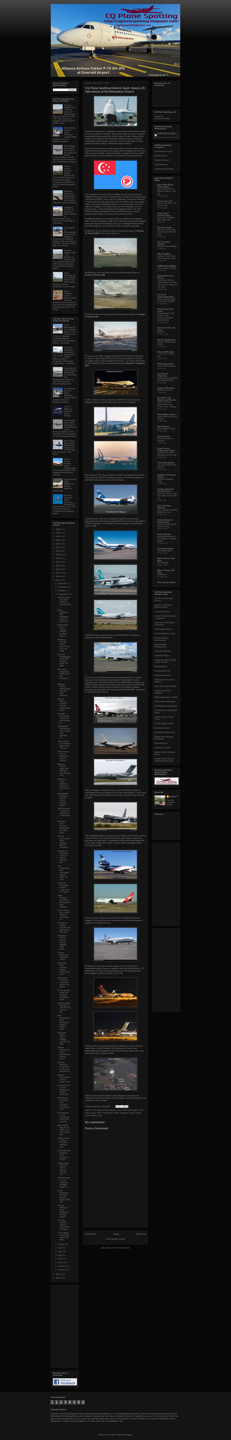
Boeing (113, 1110)
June (60, 1251)
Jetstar (119, 1110)
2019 (58, 555)
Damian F (173, 796)
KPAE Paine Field (165, 364)
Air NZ (93, 1110)
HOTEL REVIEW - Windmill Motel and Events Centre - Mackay (166, 404)
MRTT (141, 1110)
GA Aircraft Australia (166, 340)
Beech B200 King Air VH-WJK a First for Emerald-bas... (64, 1129)
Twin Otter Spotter (165, 463)
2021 (58, 547)
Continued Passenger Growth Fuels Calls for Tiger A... (64, 887)
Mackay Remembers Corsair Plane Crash (64, 1078)
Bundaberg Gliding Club (165, 732)
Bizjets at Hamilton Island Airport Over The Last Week (64, 645)
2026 (58, 529)
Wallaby (94, 1116)
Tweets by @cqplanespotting (162, 117)
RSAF (116, 1113)
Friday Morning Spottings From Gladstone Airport (64, 1155)
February (62, 1266)
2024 (58, 536)
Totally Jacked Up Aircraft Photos (165, 490)
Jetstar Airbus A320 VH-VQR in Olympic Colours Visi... (63, 1168)
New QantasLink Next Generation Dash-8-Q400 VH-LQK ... (63, 872)
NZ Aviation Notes (165, 548)
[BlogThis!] (119, 1106)
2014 (58, 573)
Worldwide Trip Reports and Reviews (167, 399)
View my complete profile (170, 802)
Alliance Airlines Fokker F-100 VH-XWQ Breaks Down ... (64, 704)
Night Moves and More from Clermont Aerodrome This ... (63, 1103)
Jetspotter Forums (162, 748)
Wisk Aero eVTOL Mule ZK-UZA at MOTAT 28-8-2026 (166, 232)
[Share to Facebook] (124, 1106)
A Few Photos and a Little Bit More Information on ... (63, 914)
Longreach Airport (162, 611)
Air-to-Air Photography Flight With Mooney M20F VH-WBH (64, 660)
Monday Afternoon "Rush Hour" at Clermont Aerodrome (64, 1066)
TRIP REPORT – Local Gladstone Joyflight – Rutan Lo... (64, 1182)
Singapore (124, 1113)
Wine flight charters (164, 551)
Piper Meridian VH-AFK (166, 429)
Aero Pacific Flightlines (162, 375)
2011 (58, 1274)
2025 (58, 533)
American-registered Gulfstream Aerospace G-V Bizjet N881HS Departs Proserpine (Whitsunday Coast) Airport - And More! (64, 355)
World (100, 1116)
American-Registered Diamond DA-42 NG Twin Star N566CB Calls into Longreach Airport (64, 197)
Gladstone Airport (162, 160)
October (62, 590)
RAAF (99, 1113)
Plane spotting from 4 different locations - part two (166, 191)
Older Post (141, 1234)
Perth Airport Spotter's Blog (163, 214)
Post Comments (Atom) (121, 1248)
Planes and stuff (164, 201)
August (61, 1244)
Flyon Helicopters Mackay (165, 686)
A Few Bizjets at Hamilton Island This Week (63, 1236)
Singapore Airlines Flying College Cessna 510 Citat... (64, 1038)
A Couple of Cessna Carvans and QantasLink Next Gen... (64, 927)
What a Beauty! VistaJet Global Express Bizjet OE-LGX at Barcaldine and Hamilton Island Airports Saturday (64, 467)
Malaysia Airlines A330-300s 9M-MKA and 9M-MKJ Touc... (64, 770)
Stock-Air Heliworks (163, 651)
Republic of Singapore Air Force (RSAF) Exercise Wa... (63, 856)
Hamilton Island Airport (164, 169)
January (62, 1270)
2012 (58, 580)
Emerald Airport (161, 164)
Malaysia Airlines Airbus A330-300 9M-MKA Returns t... (64, 689)
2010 (58, 1278)
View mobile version (115, 1239)
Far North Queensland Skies (165, 296)
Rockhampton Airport (163, 151)
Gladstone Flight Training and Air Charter (165, 661)
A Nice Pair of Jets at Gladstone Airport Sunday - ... (63, 756)
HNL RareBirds (164, 254)
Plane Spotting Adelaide (164, 507)
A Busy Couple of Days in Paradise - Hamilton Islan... (64, 1142)
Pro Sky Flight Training (164, 723)
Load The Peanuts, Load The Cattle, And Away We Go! (167, 495)
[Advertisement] (115, 1209)
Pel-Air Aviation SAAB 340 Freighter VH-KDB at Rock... (64, 994)
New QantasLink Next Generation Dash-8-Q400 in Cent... (63, 1022)
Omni (87, 1113)
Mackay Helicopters (163, 675)
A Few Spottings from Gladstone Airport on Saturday (63, 615)
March (61, 1262)
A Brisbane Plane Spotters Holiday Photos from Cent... (64, 968)
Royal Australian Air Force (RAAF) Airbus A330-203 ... (64, 1196)
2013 (58, 576)
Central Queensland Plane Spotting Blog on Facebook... (64, 841)
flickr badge (171, 133)
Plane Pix (161, 332)
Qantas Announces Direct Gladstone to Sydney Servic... (64, 1053)
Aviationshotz (163, 436)
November (63, 587)
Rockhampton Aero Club (165, 633)
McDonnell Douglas (130, 1110)
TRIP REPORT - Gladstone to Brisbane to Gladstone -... (64, 813)
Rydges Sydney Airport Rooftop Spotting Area (164, 759)
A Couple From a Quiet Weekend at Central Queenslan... (64, 1089)
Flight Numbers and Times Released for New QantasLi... (64, 901)
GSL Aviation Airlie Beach (165, 701)
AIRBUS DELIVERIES (166, 266)
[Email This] (117, 1106)
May (60, 1255)
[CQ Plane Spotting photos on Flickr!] (166, 137)
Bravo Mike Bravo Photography (165, 185)
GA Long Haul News (166, 582)
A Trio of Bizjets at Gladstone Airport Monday (68, 411)
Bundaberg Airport (162, 728)
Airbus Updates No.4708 (166, 268)
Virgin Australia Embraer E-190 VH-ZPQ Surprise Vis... (64, 1007)
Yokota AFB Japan (165, 352)
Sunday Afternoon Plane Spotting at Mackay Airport (63, 1211)
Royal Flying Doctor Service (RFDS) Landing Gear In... (63, 630)
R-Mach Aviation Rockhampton (161, 639)
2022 (58, 544)
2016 (58, 566)
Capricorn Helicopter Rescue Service (163, 606)
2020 (58, 551)
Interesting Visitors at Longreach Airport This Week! (63, 982)
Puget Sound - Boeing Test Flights (166, 449)
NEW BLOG (162, 575)
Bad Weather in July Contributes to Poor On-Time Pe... (64, 1117)
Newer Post (90, 1234)
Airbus (99, 1110)
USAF (87, 1116)
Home (116, 1234)
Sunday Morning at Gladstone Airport (63, 956)
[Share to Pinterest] (127, 1106)
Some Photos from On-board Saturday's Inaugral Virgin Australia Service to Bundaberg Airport (64, 134)
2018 (58, 558)
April (60, 1259)
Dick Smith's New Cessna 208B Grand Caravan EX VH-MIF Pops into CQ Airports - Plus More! (64, 447)
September (63, 594)
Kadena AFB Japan (166, 388)
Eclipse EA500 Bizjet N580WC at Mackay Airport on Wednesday (64, 485)
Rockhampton (108, 1113)
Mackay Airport (161, 156)
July (60, 1248)
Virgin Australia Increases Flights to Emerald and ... (64, 601)
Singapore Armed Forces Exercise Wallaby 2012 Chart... (62, 942)
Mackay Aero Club (162, 671)
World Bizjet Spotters (167, 414)
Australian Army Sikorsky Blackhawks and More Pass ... (64, 827)
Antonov (106, 1110)
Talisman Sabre (135, 1113)
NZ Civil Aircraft (164, 227)
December (63, 583)
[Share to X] (122, 1106)
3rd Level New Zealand (163, 243)
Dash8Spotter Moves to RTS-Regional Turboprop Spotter (166, 538)
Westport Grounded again (167, 246)
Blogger (129, 1435)
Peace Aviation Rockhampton (161, 645)
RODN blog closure (164, 390)
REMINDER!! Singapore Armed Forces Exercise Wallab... (63, 799)
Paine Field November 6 (166, 366)
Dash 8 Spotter (164, 534)
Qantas (93, 1113)
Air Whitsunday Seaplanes (166, 706)
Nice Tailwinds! (163, 563)
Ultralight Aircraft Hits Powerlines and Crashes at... (64, 718)
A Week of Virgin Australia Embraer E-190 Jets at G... (63, 784)
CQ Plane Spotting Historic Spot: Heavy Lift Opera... (64, 1224)
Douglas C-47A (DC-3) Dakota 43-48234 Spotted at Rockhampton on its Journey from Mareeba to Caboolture (64, 215)
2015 (58, 569)
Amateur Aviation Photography (165, 521)
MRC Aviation (163, 426)
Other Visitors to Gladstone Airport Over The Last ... (64, 744)
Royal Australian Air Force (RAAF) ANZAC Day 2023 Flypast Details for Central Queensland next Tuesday (64, 280)
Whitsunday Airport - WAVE (166, 697)
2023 (58, 540)
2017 (58, 562)
